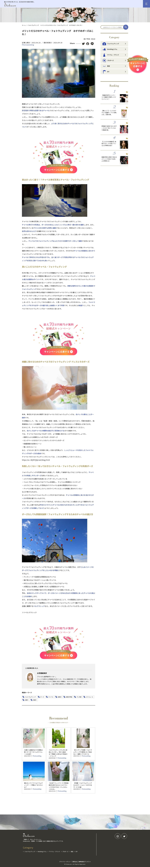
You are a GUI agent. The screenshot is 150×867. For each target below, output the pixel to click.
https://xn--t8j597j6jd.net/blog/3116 (36, 460)
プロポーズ (110, 60)
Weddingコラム (112, 49)
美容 (108, 66)
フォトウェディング (33, 25)
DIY (108, 72)
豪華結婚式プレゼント (85, 861)
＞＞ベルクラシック (29, 612)
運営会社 (75, 861)
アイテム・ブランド (113, 55)
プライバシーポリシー (65, 861)
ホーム (24, 25)
